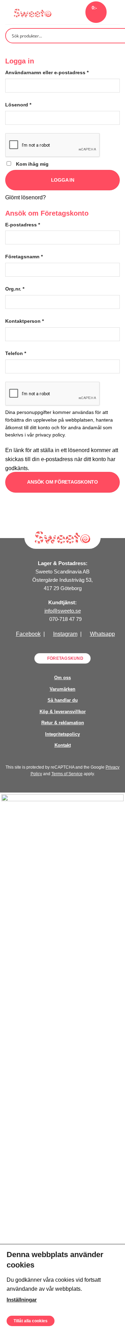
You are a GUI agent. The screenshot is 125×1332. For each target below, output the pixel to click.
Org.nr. (14, 289)
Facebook (28, 634)
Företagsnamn (24, 256)
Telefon (15, 353)
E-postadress (22, 224)
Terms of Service (67, 773)
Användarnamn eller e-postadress (47, 72)
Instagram (65, 634)
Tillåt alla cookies (31, 1320)
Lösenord (18, 104)
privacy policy (50, 435)
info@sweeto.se (62, 611)
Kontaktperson (24, 321)
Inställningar (22, 1299)
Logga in (62, 180)
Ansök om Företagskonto (62, 482)
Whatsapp (102, 634)
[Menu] (115, 11)
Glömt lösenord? (25, 197)
